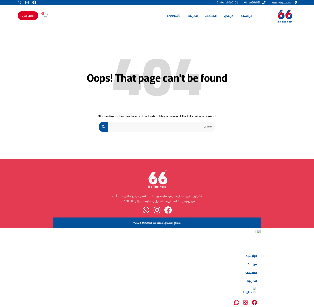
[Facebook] (34, 2)
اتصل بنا (193, 16)
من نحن (229, 16)
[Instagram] (27, 2)
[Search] (103, 127)
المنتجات (211, 16)
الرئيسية (246, 16)
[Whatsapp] (19, 2)
